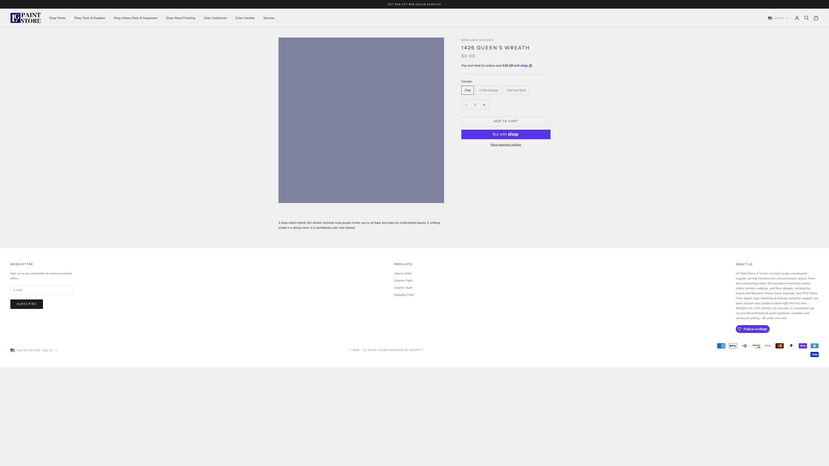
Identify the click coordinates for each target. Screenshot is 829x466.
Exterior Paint (403, 281)
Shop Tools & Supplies (89, 18)
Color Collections (215, 18)
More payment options (506, 145)
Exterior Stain (403, 288)
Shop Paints (57, 18)
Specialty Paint (404, 295)
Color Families (245, 18)
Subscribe (27, 304)
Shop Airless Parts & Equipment (135, 18)
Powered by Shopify (406, 349)
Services (268, 18)
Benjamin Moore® (477, 40)
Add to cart (506, 121)
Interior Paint (403, 273)
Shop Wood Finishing (180, 18)
